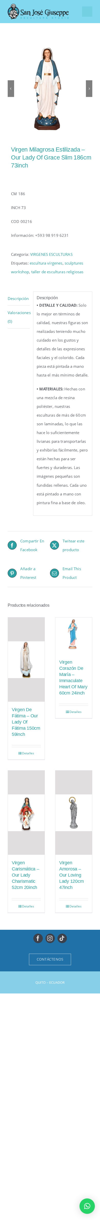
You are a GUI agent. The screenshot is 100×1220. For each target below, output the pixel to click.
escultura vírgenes (46, 263)
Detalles (28, 753)
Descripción (18, 298)
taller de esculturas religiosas (57, 271)
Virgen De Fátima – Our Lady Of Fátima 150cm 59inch (26, 722)
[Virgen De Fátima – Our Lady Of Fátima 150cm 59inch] (26, 659)
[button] (87, 1206)
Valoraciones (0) (19, 317)
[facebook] (38, 938)
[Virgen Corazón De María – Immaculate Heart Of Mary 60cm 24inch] (73, 635)
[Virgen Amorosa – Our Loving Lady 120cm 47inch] (73, 813)
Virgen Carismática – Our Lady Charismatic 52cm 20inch (25, 875)
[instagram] (50, 938)
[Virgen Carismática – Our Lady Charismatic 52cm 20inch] (26, 813)
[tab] (19, 299)
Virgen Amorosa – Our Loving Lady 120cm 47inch (71, 875)
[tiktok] (62, 938)
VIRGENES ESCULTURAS (51, 254)
